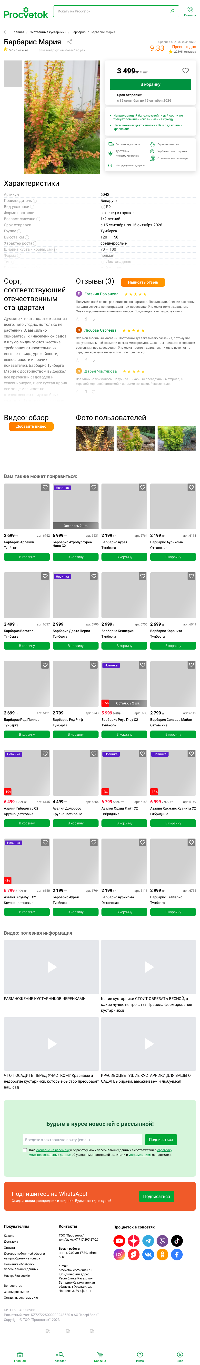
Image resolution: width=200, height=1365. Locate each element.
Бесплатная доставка (128, 144)
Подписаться (161, 1139)
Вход (180, 1361)
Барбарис (78, 32)
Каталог (10, 1235)
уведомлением (140, 1155)
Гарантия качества (168, 144)
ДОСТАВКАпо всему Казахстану (127, 153)
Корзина (100, 1361)
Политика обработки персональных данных (21, 1266)
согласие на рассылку (53, 1150)
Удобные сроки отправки (172, 151)
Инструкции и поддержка (130, 165)
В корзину (150, 84)
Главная (18, 32)
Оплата (9, 1247)
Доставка (11, 1241)
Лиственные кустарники (48, 32)
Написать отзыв (143, 282)
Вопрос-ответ (14, 1285)
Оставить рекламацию (21, 1297)
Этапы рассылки (16, 1292)
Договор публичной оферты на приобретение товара (24, 1256)
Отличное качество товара (173, 158)
